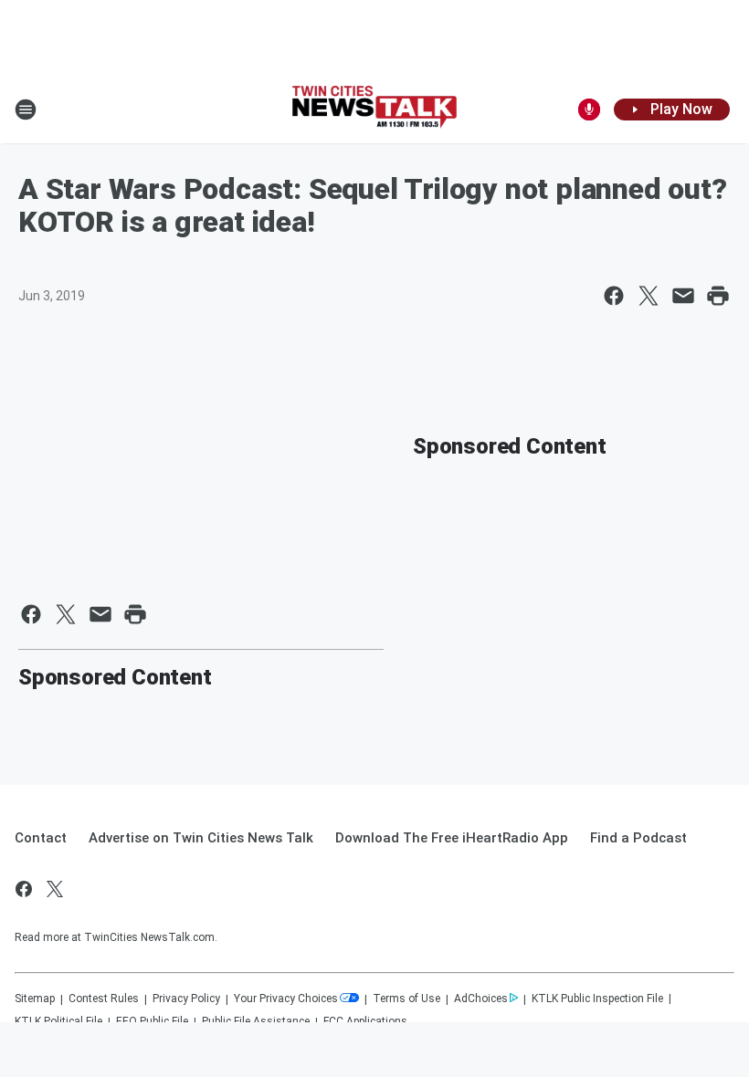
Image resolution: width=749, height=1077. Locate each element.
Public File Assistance (256, 1021)
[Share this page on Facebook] (614, 295)
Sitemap (35, 998)
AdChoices (481, 998)
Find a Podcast (638, 838)
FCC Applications (365, 1021)
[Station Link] (374, 109)
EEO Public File (152, 1021)
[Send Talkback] (589, 109)
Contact (41, 838)
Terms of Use (406, 998)
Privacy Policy (186, 998)
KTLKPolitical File (58, 1021)
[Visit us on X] (55, 889)
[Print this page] (718, 295)
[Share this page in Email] (683, 295)
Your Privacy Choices (286, 998)
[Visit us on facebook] (24, 889)
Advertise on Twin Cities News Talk (201, 838)
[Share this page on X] (648, 295)
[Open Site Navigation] (26, 109)
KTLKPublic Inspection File (597, 998)
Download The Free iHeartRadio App (451, 838)
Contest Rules (104, 998)
